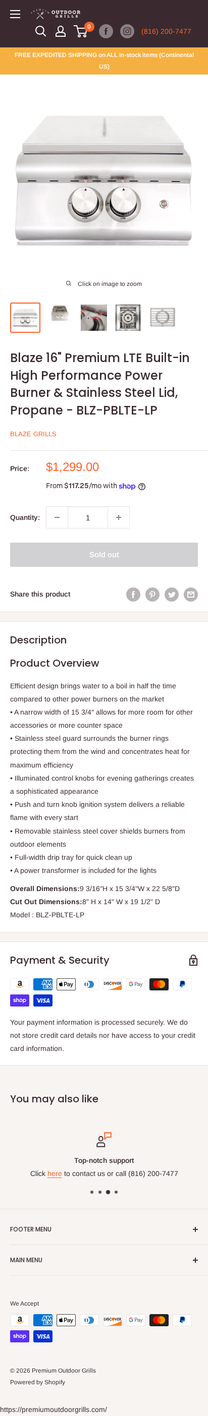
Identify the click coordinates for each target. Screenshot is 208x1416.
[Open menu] (15, 14)
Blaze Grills (33, 434)
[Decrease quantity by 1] (57, 517)
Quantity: (25, 517)
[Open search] (40, 31)
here (54, 1173)
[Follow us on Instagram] (127, 31)
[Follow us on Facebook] (106, 31)
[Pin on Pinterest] (152, 594)
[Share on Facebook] (133, 594)
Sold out (104, 554)
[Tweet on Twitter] (172, 594)
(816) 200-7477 (166, 31)
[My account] (61, 31)
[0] (81, 31)
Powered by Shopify (37, 1382)
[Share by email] (191, 594)
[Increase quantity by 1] (118, 517)
